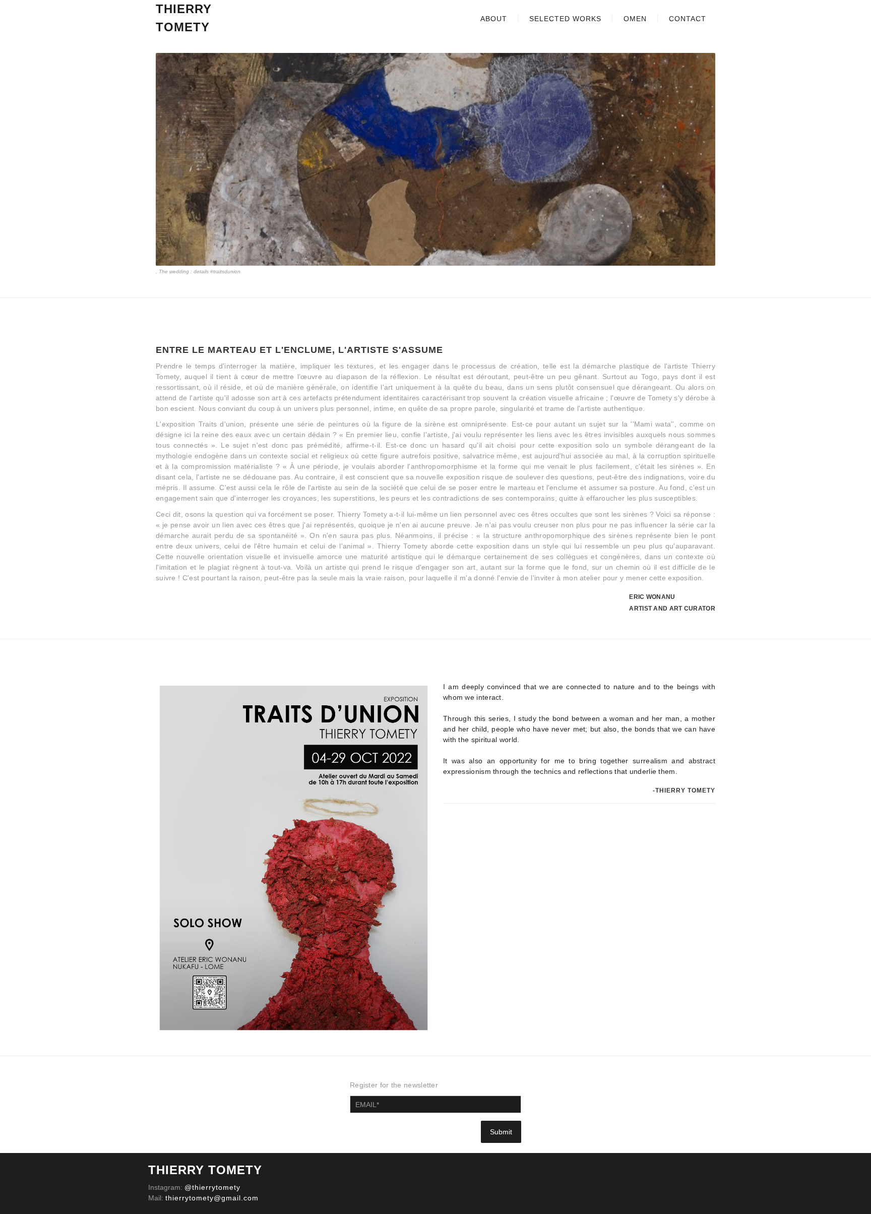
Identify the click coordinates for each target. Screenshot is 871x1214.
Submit (501, 1132)
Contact (687, 19)
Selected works (565, 19)
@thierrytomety (212, 1187)
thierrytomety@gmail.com (212, 1198)
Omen (635, 19)
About (493, 19)
